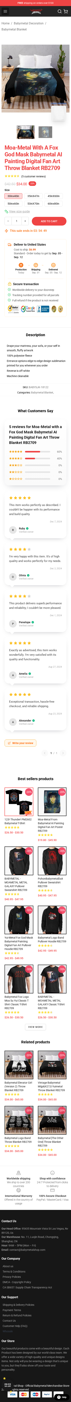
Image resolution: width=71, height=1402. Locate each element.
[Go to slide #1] (26, 132)
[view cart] (65, 11)
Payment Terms (12, 1310)
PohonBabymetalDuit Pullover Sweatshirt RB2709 (50, 882)
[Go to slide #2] (45, 132)
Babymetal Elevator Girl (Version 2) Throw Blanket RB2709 (18, 1086)
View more (35, 1027)
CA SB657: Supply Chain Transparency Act (27, 1287)
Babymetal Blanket (14, 29)
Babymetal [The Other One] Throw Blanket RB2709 (50, 1142)
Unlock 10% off (7, 1385)
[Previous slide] (7, 78)
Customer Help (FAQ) (15, 1326)
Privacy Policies (12, 1276)
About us (8, 1266)
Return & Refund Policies (17, 1315)
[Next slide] (64, 78)
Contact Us (9, 1320)
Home (5, 23)
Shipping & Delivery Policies (18, 1304)
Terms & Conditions (14, 1271)
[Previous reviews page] (44, 753)
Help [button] (64, 1397)
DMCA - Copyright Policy (17, 1282)
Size (7, 190)
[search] (59, 11)
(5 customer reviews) (33, 176)
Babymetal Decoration (29, 23)
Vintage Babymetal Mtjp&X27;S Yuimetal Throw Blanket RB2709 (51, 1086)
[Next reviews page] (63, 753)
